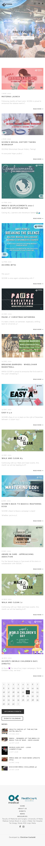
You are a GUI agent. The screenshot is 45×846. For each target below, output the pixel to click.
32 (4, 700)
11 (18, 688)
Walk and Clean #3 (12, 458)
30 (33, 696)
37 (28, 700)
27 (18, 696)
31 (37, 696)
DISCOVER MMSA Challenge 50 (23, 767)
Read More (37, 109)
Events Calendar (12, 718)
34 (13, 700)
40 (4, 704)
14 (33, 688)
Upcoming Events (12, 711)
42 (13, 704)
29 (28, 696)
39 (37, 700)
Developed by (22, 837)
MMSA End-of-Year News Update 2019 (24, 759)
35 (18, 700)
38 (33, 700)
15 (37, 688)
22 (33, 692)
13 (28, 688)
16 (4, 692)
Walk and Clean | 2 (12, 602)
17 (9, 692)
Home (15, 38)
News (22, 814)
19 (18, 692)
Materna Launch (11, 97)
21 (28, 692)
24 (4, 696)
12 (23, 688)
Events (22, 811)
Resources (22, 816)
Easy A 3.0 (7, 413)
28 (23, 696)
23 (37, 692)
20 (23, 692)
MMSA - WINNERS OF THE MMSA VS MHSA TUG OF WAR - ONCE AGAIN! (24, 739)
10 (13, 688)
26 (13, 696)
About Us (22, 808)
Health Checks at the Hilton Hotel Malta (23, 730)
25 (9, 696)
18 (13, 692)
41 (9, 704)
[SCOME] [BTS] (9, 265)
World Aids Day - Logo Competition (20, 748)
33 (9, 700)
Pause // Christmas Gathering (18, 317)
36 (23, 700)
